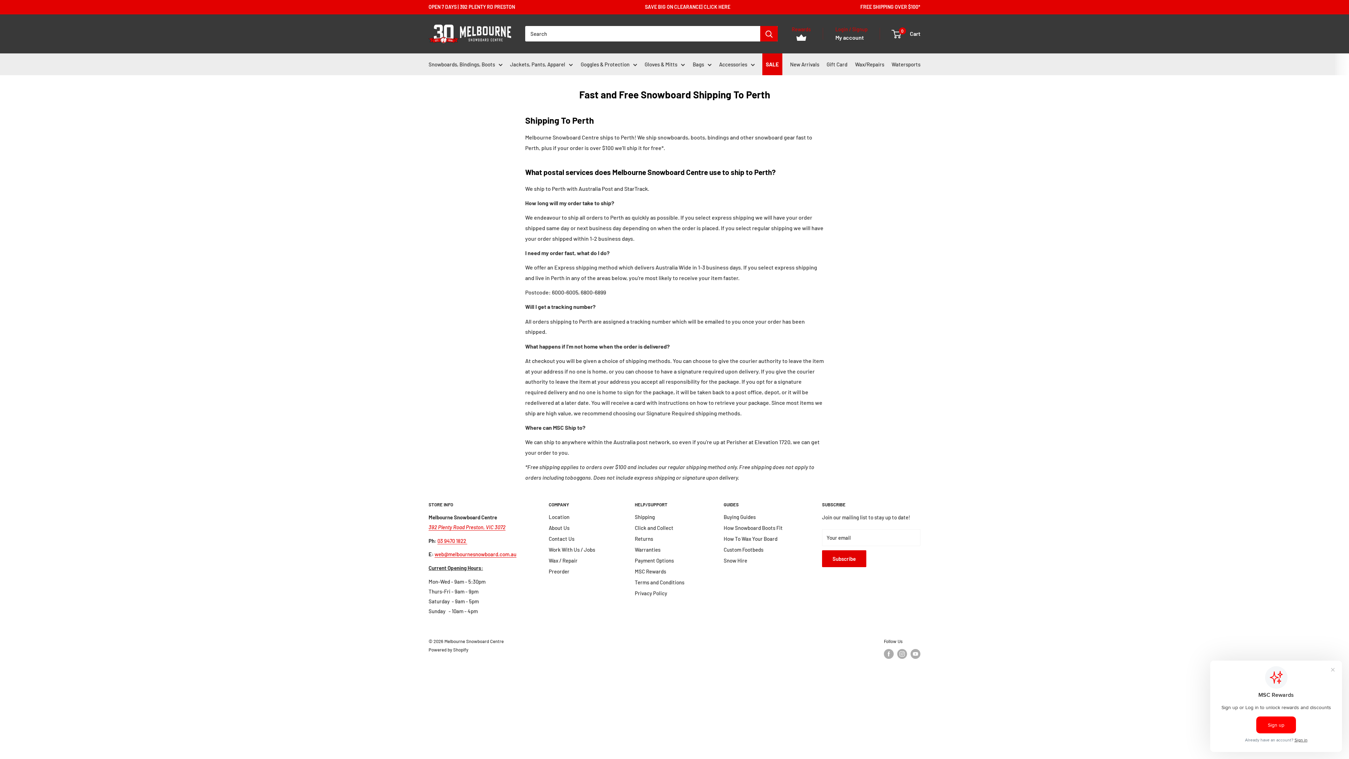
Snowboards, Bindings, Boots (462, 64)
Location (559, 517)
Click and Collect (654, 528)
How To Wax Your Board (750, 539)
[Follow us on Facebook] (889, 654)
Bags (698, 64)
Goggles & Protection (605, 64)
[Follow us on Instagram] (902, 654)
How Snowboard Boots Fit (753, 528)
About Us (559, 528)
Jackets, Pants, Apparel (537, 64)
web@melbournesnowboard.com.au (475, 554)
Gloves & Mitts (661, 64)
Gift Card (837, 64)
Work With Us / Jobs (572, 549)
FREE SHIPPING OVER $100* (890, 7)
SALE (772, 64)
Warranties (647, 549)
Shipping (645, 517)
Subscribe (844, 559)
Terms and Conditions (659, 582)
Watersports (906, 64)
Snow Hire (735, 560)
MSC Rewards (650, 571)
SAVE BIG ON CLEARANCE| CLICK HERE (687, 7)
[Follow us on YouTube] (915, 654)
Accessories (733, 64)
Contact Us (561, 539)
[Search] (769, 33)
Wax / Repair (563, 560)
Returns (644, 539)
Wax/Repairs (869, 64)
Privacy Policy (651, 593)
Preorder (559, 571)
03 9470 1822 (452, 541)
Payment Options (654, 560)
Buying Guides (740, 517)
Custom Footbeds (743, 549)
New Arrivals (804, 64)
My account (849, 37)
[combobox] (642, 33)
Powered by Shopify (448, 650)
